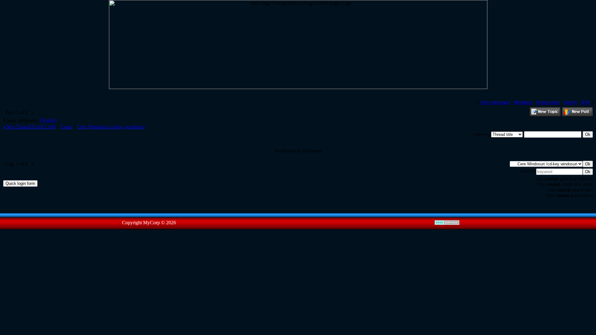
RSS (585, 102)
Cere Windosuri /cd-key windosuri (111, 126)
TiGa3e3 (48, 120)
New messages (495, 102)
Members (523, 102)
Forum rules (548, 102)
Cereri (66, 126)
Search (570, 102)
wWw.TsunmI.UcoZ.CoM (29, 126)
